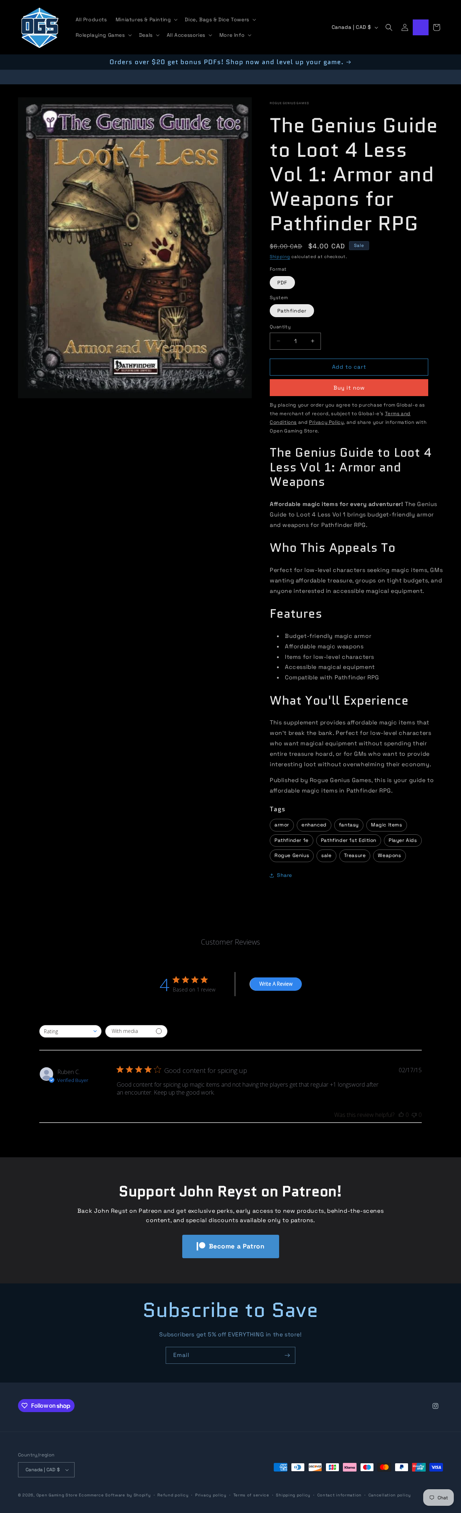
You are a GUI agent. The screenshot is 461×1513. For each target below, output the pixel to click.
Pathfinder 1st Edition (348, 840)
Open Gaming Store (57, 1495)
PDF (282, 282)
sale (326, 855)
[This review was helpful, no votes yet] (401, 1115)
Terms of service (251, 1495)
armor (281, 825)
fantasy (349, 825)
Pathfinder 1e (291, 840)
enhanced (314, 825)
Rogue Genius (291, 855)
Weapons (389, 855)
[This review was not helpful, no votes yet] (414, 1115)
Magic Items (386, 825)
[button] (146, 19)
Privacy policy (211, 1495)
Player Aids (403, 840)
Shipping (280, 256)
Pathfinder (291, 310)
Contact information (339, 1495)
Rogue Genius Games (289, 103)
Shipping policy (293, 1495)
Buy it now (349, 387)
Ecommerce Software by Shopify (115, 1495)
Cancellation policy (389, 1495)
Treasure (355, 855)
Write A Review (275, 983)
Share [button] (284, 875)
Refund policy (172, 1495)
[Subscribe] (287, 1355)
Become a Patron (237, 1246)
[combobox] (70, 1031)
